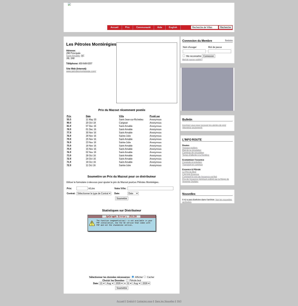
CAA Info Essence (190, 174)
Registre (229, 40)
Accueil (114, 27)
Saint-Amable (73, 55)
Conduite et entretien (192, 162)
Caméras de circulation (193, 152)
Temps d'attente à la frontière (195, 155)
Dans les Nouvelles (164, 301)
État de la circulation (191, 150)
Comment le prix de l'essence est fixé (199, 177)
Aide (159, 27)
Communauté (143, 27)
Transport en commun (192, 165)
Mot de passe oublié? (192, 59)
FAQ (179, 301)
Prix (127, 27)
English (173, 27)
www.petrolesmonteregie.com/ (81, 71)
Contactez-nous (144, 301)
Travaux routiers (189, 148)
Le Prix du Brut (189, 172)
